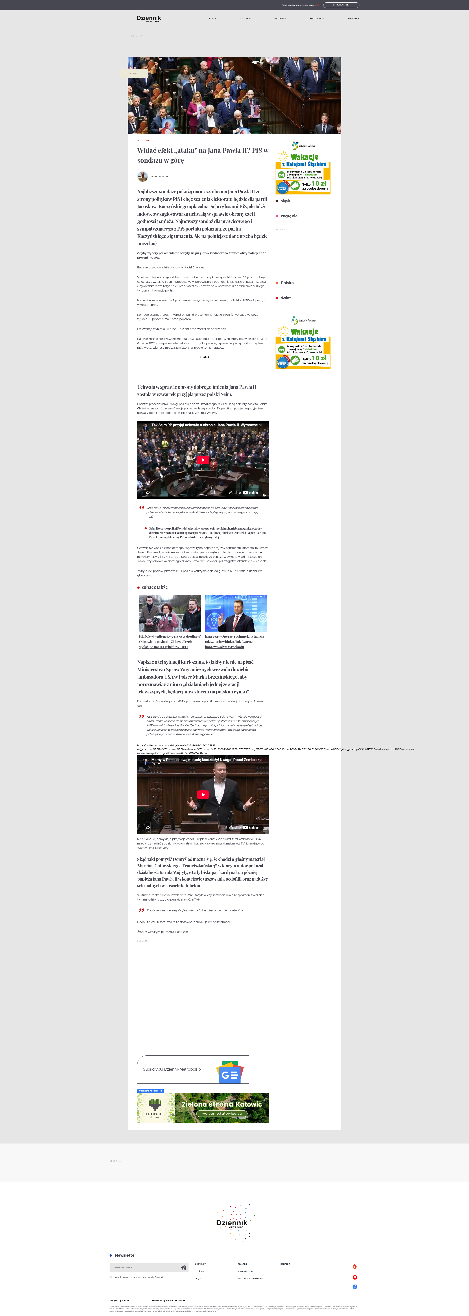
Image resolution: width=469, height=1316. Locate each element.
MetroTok (280, 19)
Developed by (159, 1301)
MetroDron (317, 19)
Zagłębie (245, 19)
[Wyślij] (184, 1267)
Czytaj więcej (160, 1277)
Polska (287, 283)
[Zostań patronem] (354, 1266)
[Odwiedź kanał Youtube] (354, 1277)
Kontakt (285, 1264)
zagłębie (289, 216)
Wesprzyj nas (245, 1271)
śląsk (285, 201)
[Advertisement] (197, 47)
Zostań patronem (341, 5)
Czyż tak (200, 1271)
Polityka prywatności (250, 1279)
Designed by (116, 1301)
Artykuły (353, 19)
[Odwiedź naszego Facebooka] (354, 1286)
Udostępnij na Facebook (150, 1091)
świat (285, 298)
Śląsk (213, 19)
